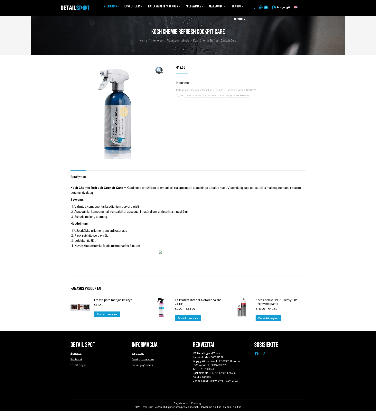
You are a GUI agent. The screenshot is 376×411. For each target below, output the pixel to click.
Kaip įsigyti (138, 353)
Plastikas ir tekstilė (212, 90)
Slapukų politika (232, 407)
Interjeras (196, 90)
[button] (159, 70)
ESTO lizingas (78, 365)
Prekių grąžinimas (142, 365)
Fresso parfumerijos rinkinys (113, 300)
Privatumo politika (211, 407)
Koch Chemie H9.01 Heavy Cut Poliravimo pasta (276, 302)
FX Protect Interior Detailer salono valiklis (198, 302)
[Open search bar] (253, 7)
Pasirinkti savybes (107, 314)
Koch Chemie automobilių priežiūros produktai (227, 96)
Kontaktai (76, 359)
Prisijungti (283, 7)
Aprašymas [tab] (78, 177)
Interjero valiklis (194, 96)
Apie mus (75, 353)
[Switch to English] (295, 7)
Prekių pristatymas (143, 359)
